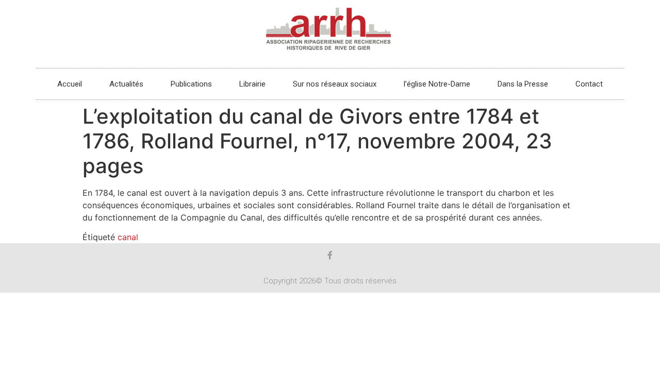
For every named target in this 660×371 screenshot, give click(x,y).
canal (128, 237)
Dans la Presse (523, 84)
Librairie (252, 84)
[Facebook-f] (330, 255)
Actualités (126, 84)
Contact (589, 84)
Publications (191, 84)
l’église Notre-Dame (437, 84)
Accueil (69, 84)
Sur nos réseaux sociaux (334, 84)
